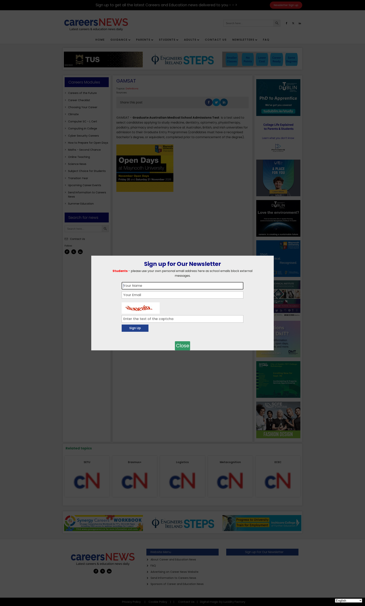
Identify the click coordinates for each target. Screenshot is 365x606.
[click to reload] (141, 307)
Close (182, 345)
